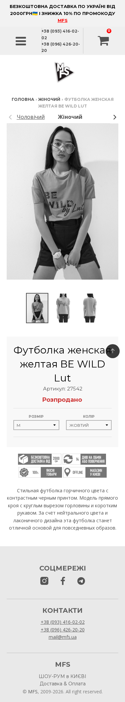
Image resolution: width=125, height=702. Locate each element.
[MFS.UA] (81, 581)
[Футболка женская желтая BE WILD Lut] (37, 308)
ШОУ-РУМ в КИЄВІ (62, 676)
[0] (104, 41)
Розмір (36, 416)
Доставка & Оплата (63, 684)
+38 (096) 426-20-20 (63, 629)
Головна (23, 99)
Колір (89, 416)
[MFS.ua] (62, 581)
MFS (63, 20)
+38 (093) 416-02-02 (63, 622)
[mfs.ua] (44, 581)
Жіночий (49, 99)
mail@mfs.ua (63, 637)
